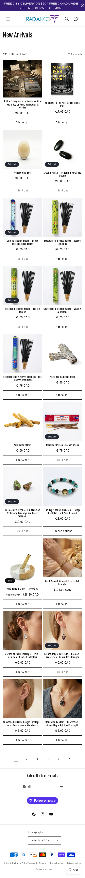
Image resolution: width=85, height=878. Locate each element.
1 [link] (16, 759)
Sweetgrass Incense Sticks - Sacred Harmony (62, 242)
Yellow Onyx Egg (22, 172)
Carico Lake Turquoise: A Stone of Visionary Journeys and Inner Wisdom (22, 513)
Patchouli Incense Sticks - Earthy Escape (22, 310)
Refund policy (56, 863)
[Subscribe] (61, 786)
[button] (8, 19)
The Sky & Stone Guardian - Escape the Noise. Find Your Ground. (62, 512)
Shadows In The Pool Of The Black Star (62, 104)
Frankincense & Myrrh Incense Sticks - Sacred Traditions (22, 378)
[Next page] (69, 758)
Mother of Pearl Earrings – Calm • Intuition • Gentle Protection (22, 656)
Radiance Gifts (19, 863)
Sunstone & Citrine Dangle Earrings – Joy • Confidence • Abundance (22, 724)
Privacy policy (74, 863)
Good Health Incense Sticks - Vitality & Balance (62, 310)
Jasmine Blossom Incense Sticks (62, 445)
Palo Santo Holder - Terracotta (23, 589)
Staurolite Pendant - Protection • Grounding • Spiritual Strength (62, 724)
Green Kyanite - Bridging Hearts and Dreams (62, 174)
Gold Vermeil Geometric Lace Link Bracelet (62, 583)
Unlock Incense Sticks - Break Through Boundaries (22, 242)
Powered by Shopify (37, 863)
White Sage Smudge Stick (63, 376)
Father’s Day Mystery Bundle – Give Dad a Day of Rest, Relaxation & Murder (22, 104)
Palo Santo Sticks (22, 445)
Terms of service (44, 869)
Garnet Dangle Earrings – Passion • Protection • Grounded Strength (62, 656)
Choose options (62, 531)
